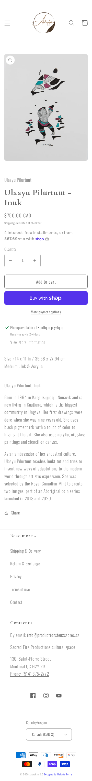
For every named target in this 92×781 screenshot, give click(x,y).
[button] (7, 23)
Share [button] (15, 513)
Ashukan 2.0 (36, 774)
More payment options (46, 312)
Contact (16, 602)
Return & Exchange (25, 564)
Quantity (10, 249)
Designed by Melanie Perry (58, 774)
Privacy (16, 576)
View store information (27, 342)
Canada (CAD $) (43, 734)
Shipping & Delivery (25, 551)
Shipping (9, 223)
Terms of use (20, 589)
